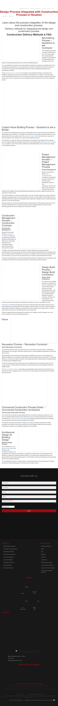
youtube (29, 532)
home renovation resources (11, 369)
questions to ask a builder (31, 136)
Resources (5, 16)
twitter (6, 2)
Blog (53, 8)
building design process (8, 447)
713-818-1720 (30, 2)
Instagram (14, 2)
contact (36, 2)
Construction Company (23, 8)
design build (7, 305)
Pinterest (12, 2)
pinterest (29, 525)
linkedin (9, 2)
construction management (7, 235)
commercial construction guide (18, 418)
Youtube (17, 2)
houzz (44, 518)
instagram (44, 525)
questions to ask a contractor (13, 73)
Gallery (48, 8)
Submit (29, 511)
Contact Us (10, 16)
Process (43, 8)
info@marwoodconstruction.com (46, 2)
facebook (4, 2)
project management (45, 174)
